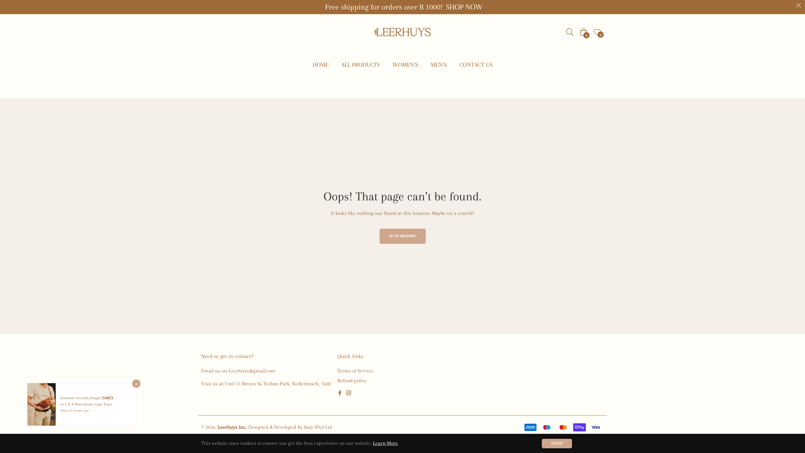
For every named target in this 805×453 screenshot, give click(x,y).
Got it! (557, 443)
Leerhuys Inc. (232, 427)
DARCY (108, 398)
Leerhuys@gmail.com (252, 371)
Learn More (385, 443)
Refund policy (352, 380)
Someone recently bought (81, 398)
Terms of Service (355, 371)
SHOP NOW (464, 7)
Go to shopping (402, 236)
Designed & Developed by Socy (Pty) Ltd (290, 427)
